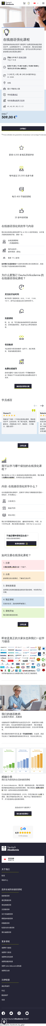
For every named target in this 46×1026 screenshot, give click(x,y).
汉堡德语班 (6, 909)
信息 (3, 1000)
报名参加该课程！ (23, 814)
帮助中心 (5, 880)
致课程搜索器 (20, 544)
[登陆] (28, 3)
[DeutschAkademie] (8, 3)
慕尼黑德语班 (6, 900)
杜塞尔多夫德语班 (8, 927)
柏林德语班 (6, 896)
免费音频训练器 (7, 961)
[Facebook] (3, 1013)
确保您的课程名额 (23, 386)
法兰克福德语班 (7, 914)
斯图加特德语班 (7, 918)
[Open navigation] (43, 3)
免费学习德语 (6, 948)
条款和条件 (6, 986)
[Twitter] (11, 1013)
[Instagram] (19, 1013)
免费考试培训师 (7, 957)
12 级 (40, 794)
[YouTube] (27, 1013)
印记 (3, 990)
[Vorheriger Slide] (41, 405)
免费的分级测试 (8, 477)
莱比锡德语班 (6, 932)
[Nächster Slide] (35, 405)
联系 (3, 875)
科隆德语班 (6, 923)
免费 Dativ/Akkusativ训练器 (11, 966)
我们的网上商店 (10, 567)
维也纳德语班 (6, 905)
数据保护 (5, 995)
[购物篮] (24, 3)
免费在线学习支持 (17, 100)
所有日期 (22, 57)
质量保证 (14, 94)
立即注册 (23, 446)
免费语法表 (6, 970)
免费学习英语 (6, 952)
